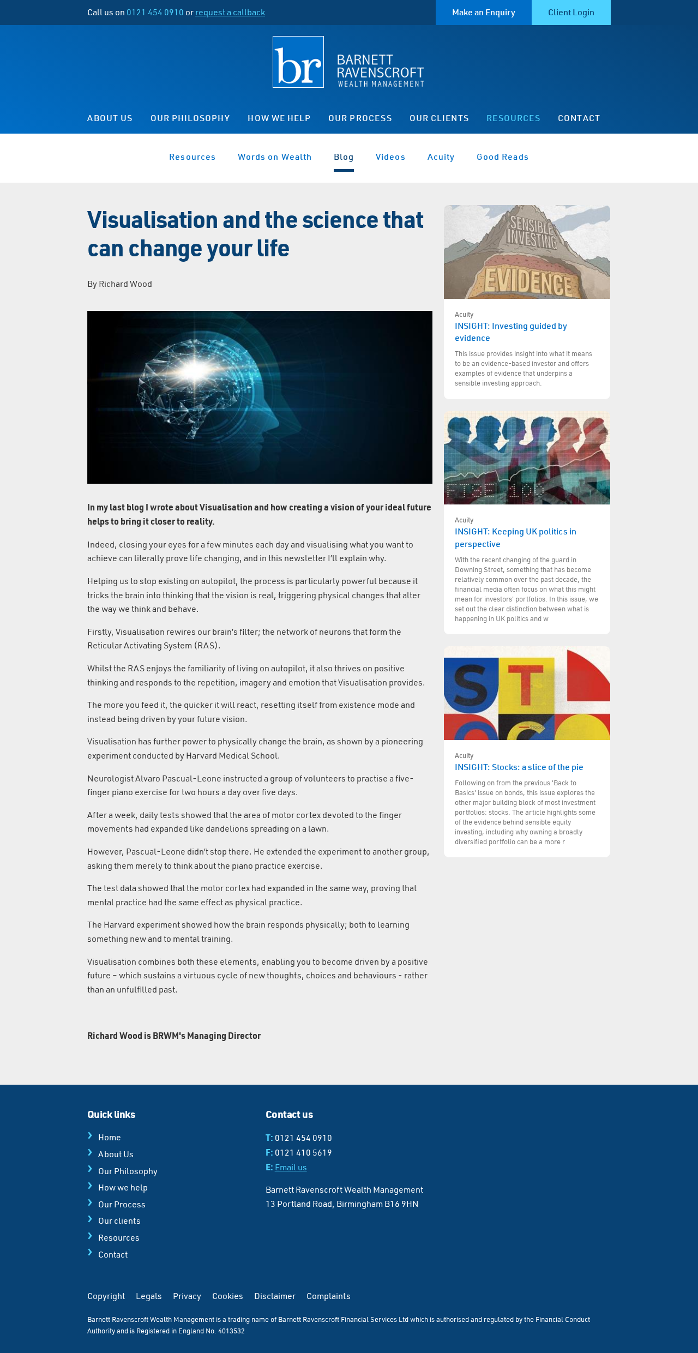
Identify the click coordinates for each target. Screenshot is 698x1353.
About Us (110, 117)
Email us (291, 1167)
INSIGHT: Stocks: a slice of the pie (525, 798)
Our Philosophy (191, 117)
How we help (279, 117)
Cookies (227, 1295)
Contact (579, 117)
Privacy (187, 1295)
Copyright (106, 1295)
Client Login (571, 12)
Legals (149, 1295)
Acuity (441, 156)
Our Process (360, 117)
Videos (390, 156)
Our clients (439, 117)
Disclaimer (275, 1295)
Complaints (328, 1295)
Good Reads (503, 156)
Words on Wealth (275, 156)
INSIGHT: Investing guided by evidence (523, 348)
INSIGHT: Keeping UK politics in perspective (526, 568)
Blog (344, 156)
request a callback (230, 12)
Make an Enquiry (483, 12)
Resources (513, 117)
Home (109, 1137)
